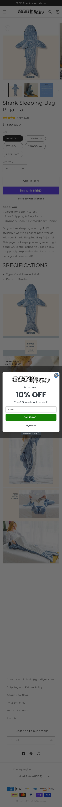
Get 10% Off (31, 417)
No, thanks (31, 425)
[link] (31, 379)
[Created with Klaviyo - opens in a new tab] (31, 433)
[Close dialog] (56, 375)
